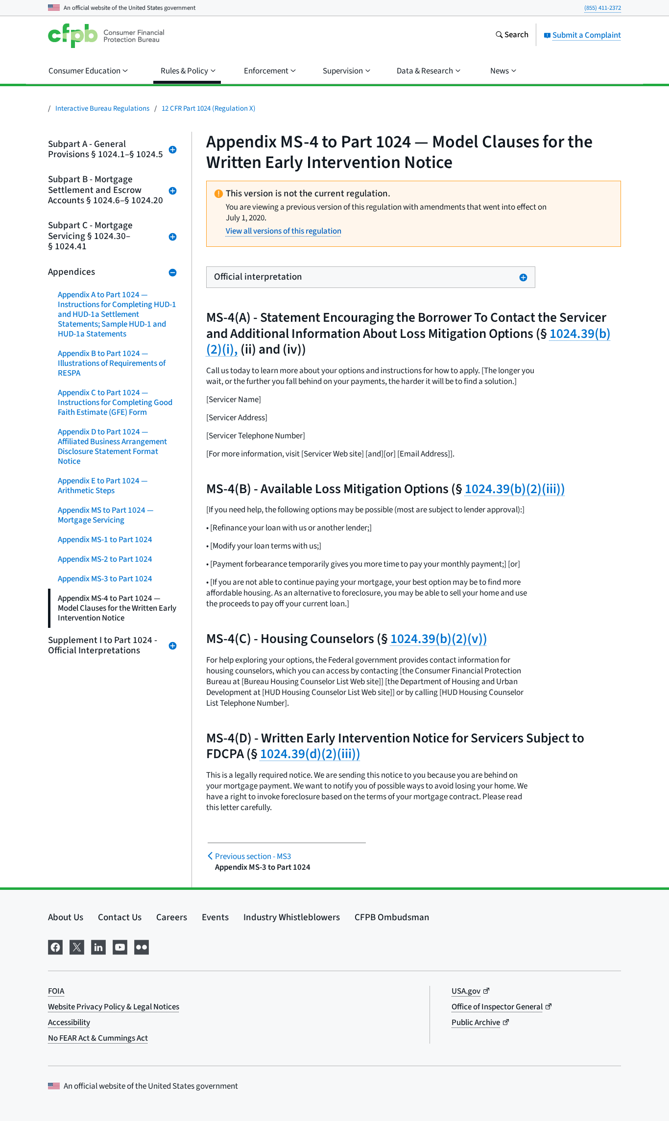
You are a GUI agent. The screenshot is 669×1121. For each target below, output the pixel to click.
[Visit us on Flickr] (141, 946)
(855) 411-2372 (602, 7)
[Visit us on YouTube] (120, 946)
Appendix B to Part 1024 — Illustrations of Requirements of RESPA (112, 363)
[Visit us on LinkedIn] (98, 946)
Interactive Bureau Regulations (102, 108)
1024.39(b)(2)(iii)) (515, 489)
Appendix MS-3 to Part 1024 (105, 579)
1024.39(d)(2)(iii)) (310, 753)
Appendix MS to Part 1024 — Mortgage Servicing (106, 515)
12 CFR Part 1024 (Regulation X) (209, 108)
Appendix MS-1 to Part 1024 (105, 540)
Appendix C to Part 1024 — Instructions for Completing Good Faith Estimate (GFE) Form (115, 402)
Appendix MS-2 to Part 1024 (105, 559)
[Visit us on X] (77, 946)
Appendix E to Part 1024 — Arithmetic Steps (103, 486)
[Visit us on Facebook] (55, 946)
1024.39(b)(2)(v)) (438, 638)
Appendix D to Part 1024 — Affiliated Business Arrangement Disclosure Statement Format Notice (112, 446)
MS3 (253, 856)
